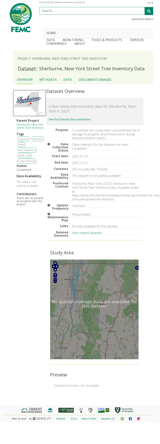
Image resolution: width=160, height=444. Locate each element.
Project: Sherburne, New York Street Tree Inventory (63, 58)
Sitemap (60, 418)
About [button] (79, 44)
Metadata (48, 80)
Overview (25, 80)
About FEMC (89, 418)
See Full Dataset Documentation (69, 119)
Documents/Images (95, 80)
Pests (21, 144)
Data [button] (50, 40)
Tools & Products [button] (106, 40)
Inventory (23, 138)
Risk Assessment (27, 150)
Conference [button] (56, 44)
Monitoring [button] (73, 40)
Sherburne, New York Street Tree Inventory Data (81, 68)
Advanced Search (142, 19)
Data (67, 80)
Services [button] (137, 40)
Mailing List (108, 418)
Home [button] (51, 33)
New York (38, 138)
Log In (150, 3)
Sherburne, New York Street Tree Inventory (30, 126)
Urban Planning (27, 160)
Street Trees (24, 155)
